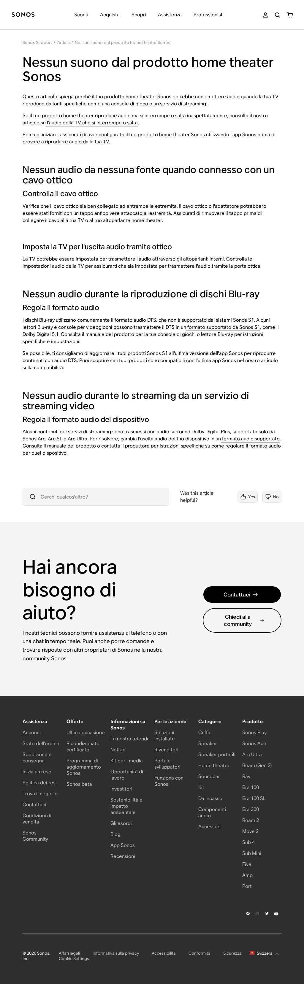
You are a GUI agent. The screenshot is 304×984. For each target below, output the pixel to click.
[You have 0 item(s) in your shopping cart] (290, 15)
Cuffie (205, 732)
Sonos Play (254, 732)
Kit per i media (126, 761)
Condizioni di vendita (37, 818)
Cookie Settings (74, 958)
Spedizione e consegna (37, 757)
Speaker (207, 743)
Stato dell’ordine (41, 743)
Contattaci (237, 594)
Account (32, 732)
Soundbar (209, 776)
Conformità (199, 953)
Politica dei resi (40, 783)
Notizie (118, 750)
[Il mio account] (265, 15)
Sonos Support (37, 42)
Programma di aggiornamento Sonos (83, 767)
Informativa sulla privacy (116, 953)
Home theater (213, 765)
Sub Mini (251, 853)
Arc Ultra (252, 754)
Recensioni (122, 856)
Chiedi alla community (238, 620)
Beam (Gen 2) (257, 765)
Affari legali (69, 953)
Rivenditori (166, 750)
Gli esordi (121, 823)
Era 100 (250, 787)
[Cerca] (277, 15)
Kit (201, 787)
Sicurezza (232, 953)
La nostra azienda (130, 739)
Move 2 (250, 831)
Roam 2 (250, 820)
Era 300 (250, 809)
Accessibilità (164, 953)
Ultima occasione (85, 732)
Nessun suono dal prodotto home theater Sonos (122, 42)
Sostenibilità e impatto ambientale (126, 806)
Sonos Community (35, 836)
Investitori (121, 789)
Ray (246, 776)
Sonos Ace (254, 743)
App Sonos (122, 845)
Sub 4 (248, 842)
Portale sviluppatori (167, 764)
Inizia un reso (37, 772)
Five (246, 864)
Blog (115, 834)
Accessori (209, 826)
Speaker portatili (216, 754)
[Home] (23, 15)
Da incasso (210, 798)
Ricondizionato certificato (82, 746)
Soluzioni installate (164, 735)
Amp (247, 875)
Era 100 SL (254, 798)
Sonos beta (79, 784)
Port (247, 886)
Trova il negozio (40, 794)
